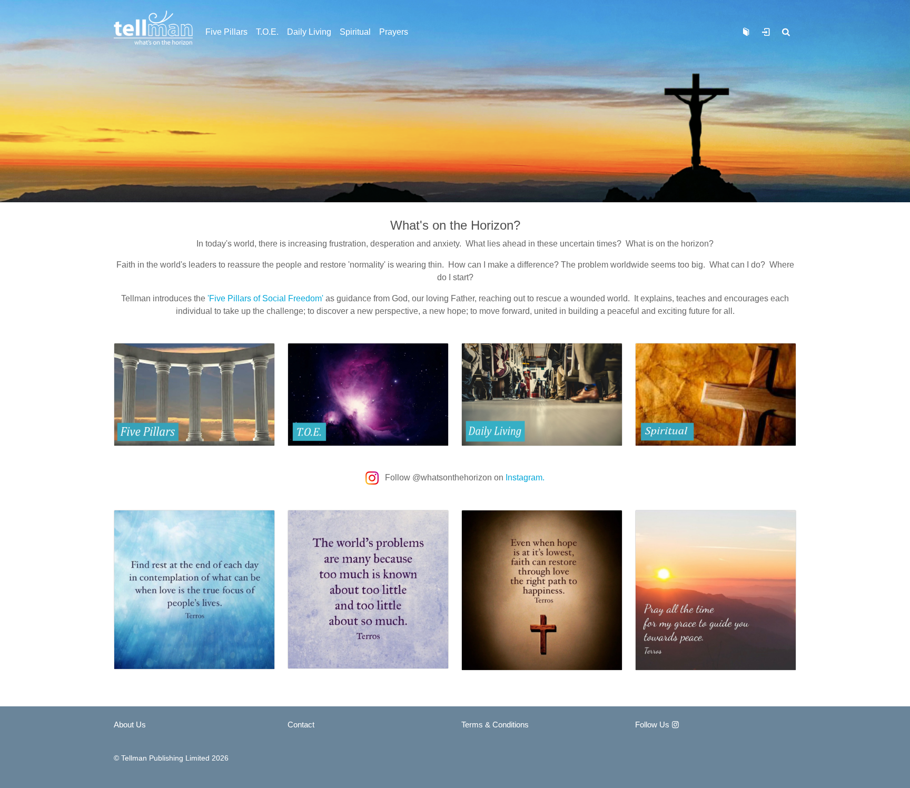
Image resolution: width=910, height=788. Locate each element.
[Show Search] (786, 32)
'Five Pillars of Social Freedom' (265, 298)
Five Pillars (226, 31)
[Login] (766, 32)
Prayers (393, 31)
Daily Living (309, 31)
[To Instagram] (373, 477)
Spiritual (355, 31)
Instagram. (525, 477)
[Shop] (746, 32)
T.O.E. (267, 31)
